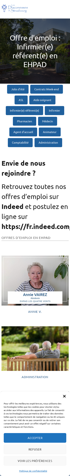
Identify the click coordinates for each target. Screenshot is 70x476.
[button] (64, 396)
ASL (21, 100)
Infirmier (54, 110)
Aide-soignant (42, 100)
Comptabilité (20, 142)
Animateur (50, 132)
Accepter (35, 438)
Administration (48, 142)
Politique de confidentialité (33, 470)
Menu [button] (63, 9)
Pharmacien (24, 121)
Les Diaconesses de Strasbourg (14, 8)
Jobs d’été (17, 89)
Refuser (35, 449)
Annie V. (35, 311)
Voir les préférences (35, 460)
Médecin (47, 121)
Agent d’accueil (23, 132)
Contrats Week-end (46, 89)
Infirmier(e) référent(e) (24, 110)
